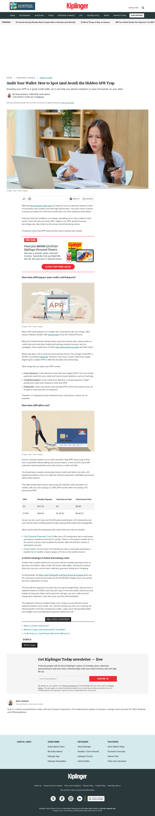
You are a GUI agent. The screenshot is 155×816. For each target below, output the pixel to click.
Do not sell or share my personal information (78, 792)
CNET (134, 709)
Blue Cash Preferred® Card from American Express (61, 575)
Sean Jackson (21, 94)
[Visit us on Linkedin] (79, 801)
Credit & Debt (46, 78)
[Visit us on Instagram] (71, 801)
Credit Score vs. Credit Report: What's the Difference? (47, 633)
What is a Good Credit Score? (36, 626)
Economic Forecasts (116, 754)
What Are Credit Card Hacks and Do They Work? (45, 630)
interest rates (53, 335)
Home (9, 78)
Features (40, 97)
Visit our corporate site (108, 811)
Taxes (51, 15)
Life (81, 15)
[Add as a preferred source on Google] (95, 801)
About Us (38, 788)
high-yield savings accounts (67, 347)
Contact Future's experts (52, 788)
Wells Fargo (29, 645)
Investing (39, 15)
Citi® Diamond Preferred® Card (37, 536)
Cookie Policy (100, 788)
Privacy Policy (88, 788)
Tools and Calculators (117, 764)
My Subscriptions (55, 754)
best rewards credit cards (41, 206)
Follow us (76, 199)
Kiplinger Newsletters (57, 764)
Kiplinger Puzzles (85, 759)
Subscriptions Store (56, 749)
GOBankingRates (18, 712)
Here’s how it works (67, 103)
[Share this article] (24, 199)
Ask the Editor (84, 764)
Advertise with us (114, 788)
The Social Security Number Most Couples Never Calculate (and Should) (45, 22)
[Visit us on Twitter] (53, 801)
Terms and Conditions (72, 788)
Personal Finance (66, 15)
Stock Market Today (116, 749)
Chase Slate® (30, 549)
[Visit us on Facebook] (62, 801)
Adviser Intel (93, 15)
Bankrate (44, 357)
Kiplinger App (53, 759)
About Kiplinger (84, 749)
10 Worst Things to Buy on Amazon (95, 22)
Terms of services (70, 686)
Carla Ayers (44, 94)
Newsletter (89, 199)
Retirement (24, 15)
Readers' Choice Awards (88, 754)
